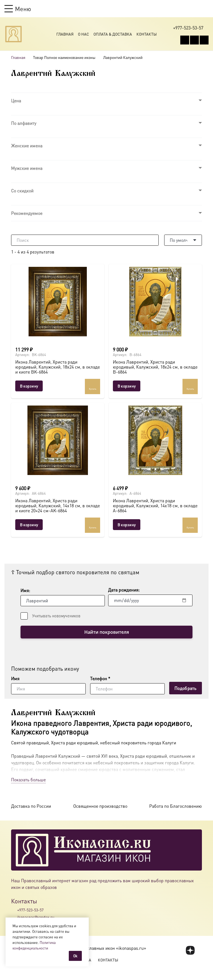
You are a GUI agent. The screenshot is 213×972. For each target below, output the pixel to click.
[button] (18, 9)
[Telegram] (204, 40)
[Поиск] (153, 240)
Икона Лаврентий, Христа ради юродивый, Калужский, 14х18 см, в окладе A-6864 (155, 505)
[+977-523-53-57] (14, 910)
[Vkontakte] (184, 40)
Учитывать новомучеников (56, 615)
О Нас (83, 33)
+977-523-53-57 (30, 909)
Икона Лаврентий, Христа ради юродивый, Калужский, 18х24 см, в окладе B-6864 (155, 366)
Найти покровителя (106, 632)
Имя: (25, 590)
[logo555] (13, 34)
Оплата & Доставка (112, 33)
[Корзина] (195, 9)
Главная (64, 33)
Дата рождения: (124, 590)
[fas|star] (190, 950)
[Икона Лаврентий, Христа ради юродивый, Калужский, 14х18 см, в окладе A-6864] (155, 440)
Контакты (146, 33)
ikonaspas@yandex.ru (35, 916)
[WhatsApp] (194, 40)
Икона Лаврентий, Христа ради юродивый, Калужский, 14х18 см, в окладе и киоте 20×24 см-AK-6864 (57, 505)
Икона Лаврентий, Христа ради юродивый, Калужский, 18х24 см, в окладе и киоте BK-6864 (57, 366)
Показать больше (28, 779)
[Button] (206, 8)
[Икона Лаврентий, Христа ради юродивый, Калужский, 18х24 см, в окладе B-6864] (155, 301)
